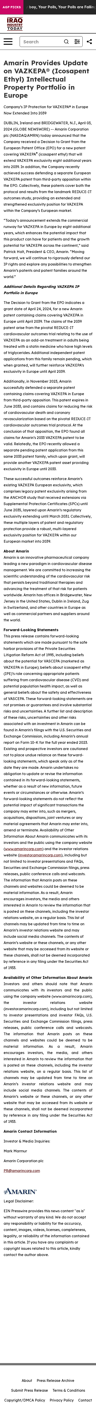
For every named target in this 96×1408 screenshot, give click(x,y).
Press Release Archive (55, 1380)
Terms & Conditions (68, 1390)
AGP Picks (12, 7)
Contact (85, 1400)
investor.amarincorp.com (40, 855)
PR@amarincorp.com (22, 1170)
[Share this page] (89, 41)
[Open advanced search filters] (77, 41)
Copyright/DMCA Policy (24, 1400)
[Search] (66, 41)
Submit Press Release (29, 1390)
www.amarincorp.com (23, 849)
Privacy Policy (62, 1400)
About (27, 1380)
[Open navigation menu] (8, 41)
